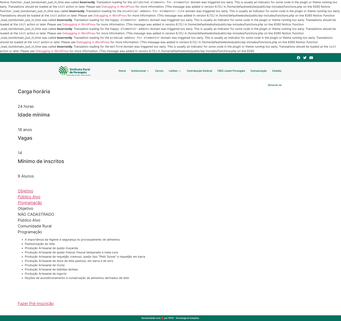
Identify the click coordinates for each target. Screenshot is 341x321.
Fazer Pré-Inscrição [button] (36, 303)
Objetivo (25, 191)
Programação (30, 202)
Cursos (159, 70)
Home (122, 70)
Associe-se (275, 85)
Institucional (138, 70)
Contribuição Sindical (199, 70)
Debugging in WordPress (118, 6)
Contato (277, 70)
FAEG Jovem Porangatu (231, 70)
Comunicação (258, 70)
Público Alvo (29, 196)
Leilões (173, 70)
